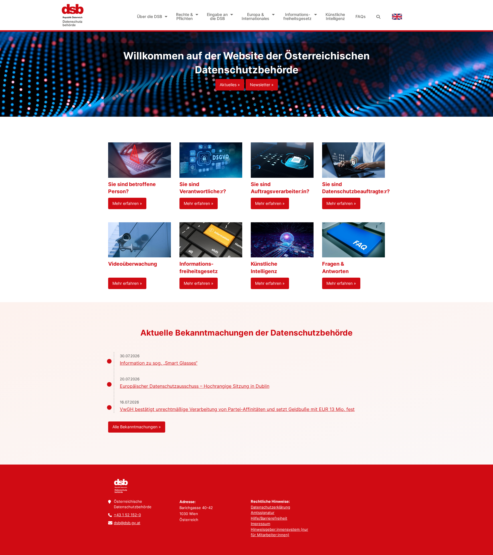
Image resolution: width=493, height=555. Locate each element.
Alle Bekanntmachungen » (136, 426)
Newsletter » (262, 84)
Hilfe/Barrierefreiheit (269, 518)
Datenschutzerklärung (270, 507)
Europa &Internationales (255, 16)
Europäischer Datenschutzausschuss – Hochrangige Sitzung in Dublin (194, 386)
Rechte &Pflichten (184, 16)
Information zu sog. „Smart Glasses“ (158, 363)
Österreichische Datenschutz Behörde (72, 15)
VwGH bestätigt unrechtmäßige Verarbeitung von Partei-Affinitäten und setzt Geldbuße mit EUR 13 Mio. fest (237, 409)
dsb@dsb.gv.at (127, 522)
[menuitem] (151, 16)
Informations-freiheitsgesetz (297, 16)
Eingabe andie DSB (217, 16)
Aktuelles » (230, 84)
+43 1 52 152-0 (127, 514)
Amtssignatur (262, 512)
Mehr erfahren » (127, 203)
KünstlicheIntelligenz (335, 16)
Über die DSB (149, 16)
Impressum (260, 523)
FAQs (360, 16)
